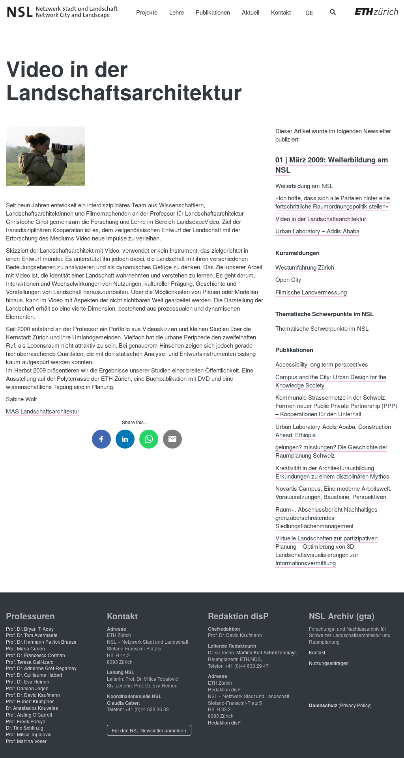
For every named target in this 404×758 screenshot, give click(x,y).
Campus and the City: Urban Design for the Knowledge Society (330, 380)
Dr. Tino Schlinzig (24, 727)
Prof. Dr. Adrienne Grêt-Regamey (41, 668)
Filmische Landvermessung (311, 291)
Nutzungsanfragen (329, 662)
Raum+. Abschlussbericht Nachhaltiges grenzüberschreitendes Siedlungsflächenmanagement (326, 517)
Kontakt (317, 652)
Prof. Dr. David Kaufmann (33, 694)
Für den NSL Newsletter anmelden (149, 730)
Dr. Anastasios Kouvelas (32, 707)
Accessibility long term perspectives (321, 364)
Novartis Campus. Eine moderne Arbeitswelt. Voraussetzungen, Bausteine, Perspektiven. (333, 492)
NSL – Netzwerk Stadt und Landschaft (65, 12)
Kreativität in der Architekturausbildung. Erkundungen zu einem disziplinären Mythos (332, 471)
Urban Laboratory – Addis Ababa (317, 231)
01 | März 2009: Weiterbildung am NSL (331, 164)
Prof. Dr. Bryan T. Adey (30, 628)
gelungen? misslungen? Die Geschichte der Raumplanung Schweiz (331, 451)
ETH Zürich (370, 11)
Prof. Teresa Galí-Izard (30, 661)
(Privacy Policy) (340, 705)
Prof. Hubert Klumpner (30, 701)
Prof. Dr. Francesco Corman (35, 655)
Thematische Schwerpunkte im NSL (321, 328)
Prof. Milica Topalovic (28, 734)
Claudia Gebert (123, 702)
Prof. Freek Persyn (25, 721)
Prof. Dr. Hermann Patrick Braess (41, 641)
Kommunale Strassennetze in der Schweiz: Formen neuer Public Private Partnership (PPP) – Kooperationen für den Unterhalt (336, 405)
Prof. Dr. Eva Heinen (27, 681)
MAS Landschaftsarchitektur (42, 411)
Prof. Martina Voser (26, 741)
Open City (288, 279)
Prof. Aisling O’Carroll (29, 714)
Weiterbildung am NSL (304, 185)
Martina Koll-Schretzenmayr (266, 652)
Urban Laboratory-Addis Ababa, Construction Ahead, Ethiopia (333, 430)
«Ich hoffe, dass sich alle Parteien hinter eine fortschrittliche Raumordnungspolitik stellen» (332, 202)
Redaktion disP (224, 722)
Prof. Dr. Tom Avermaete (32, 634)
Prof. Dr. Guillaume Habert (34, 674)
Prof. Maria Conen (25, 648)
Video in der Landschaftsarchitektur (320, 218)
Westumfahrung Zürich (304, 267)
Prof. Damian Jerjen (27, 688)
